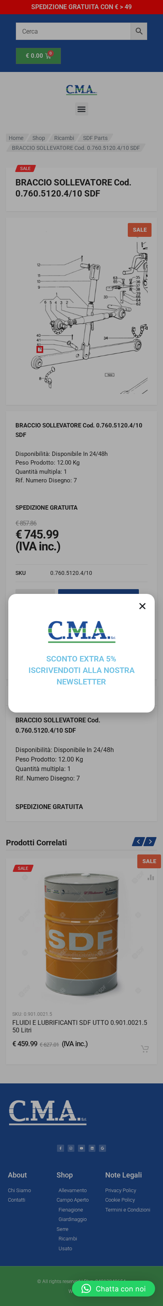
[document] (81, 653)
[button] (113, 1289)
